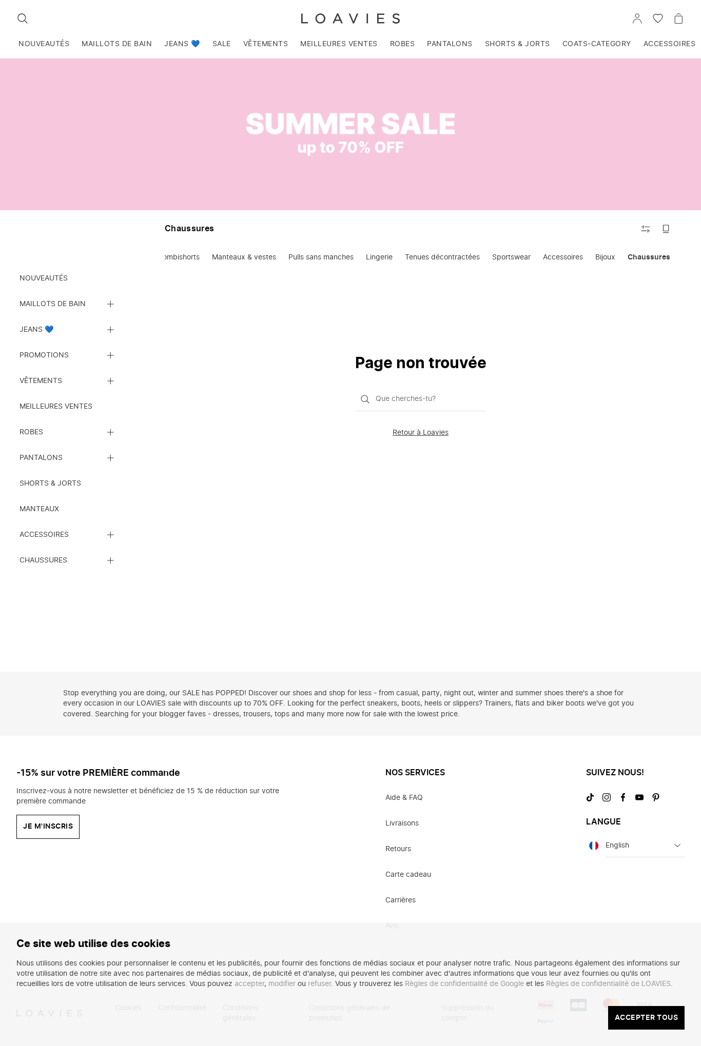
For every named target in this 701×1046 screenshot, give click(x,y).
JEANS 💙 (182, 44)
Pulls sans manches (321, 257)
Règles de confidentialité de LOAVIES (608, 984)
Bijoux (605, 257)
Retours (398, 849)
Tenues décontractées (442, 257)
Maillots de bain (117, 44)
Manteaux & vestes (244, 257)
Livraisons (402, 823)
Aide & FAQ (404, 797)
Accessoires (44, 534)
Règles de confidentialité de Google (464, 984)
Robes (402, 44)
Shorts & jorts (517, 44)
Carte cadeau (408, 874)
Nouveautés (43, 44)
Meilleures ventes (339, 44)
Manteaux (39, 509)
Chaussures (43, 560)
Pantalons (450, 44)
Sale (221, 44)
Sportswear (511, 257)
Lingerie (379, 257)
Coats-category (596, 44)
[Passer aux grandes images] (666, 228)
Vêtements (265, 44)
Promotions (44, 355)
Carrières (400, 900)
